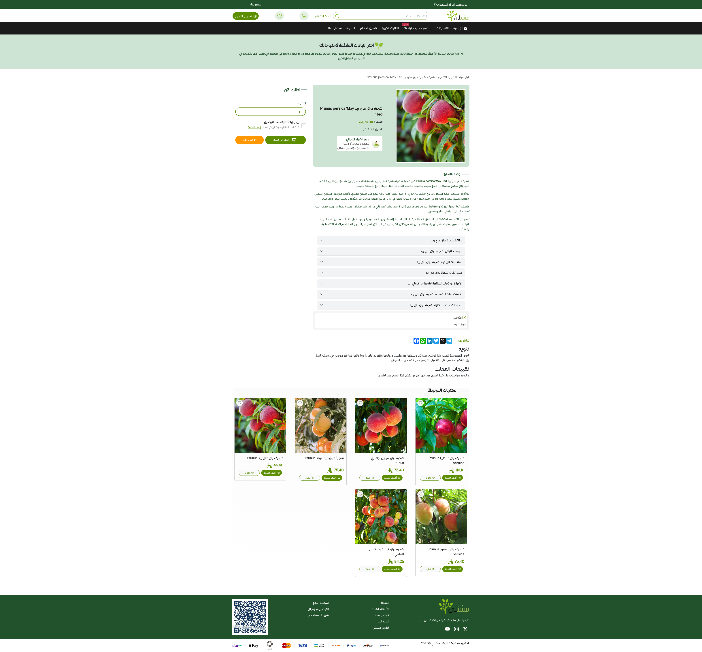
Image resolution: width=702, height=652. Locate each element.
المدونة (350, 28)
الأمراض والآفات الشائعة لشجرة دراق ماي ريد (435, 283)
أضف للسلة (451, 477)
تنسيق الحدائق (368, 28)
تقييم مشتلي (381, 627)
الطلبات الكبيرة (390, 28)
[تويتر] (465, 629)
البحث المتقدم (323, 16)
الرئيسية (458, 28)
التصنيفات (442, 28)
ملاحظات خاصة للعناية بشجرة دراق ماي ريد (436, 305)
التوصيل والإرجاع (318, 609)
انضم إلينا (383, 621)
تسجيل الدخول (244, 16)
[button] (304, 16)
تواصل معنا (335, 28)
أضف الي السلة (281, 139)
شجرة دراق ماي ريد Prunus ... (263, 458)
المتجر (453, 77)
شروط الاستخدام (318, 615)
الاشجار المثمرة (437, 77)
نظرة (428, 477)
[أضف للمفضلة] (420, 403)
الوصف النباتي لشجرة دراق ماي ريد (441, 251)
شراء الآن (248, 139)
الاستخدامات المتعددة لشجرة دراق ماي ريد (436, 294)
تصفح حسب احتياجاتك (416, 28)
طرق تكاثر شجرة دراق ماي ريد (443, 272)
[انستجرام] (456, 629)
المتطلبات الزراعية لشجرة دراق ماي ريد (439, 262)
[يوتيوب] (447, 629)
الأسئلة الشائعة (379, 609)
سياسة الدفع (321, 602)
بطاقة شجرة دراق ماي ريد (446, 240)
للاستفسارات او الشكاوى (452, 4)
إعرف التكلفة (254, 127)
